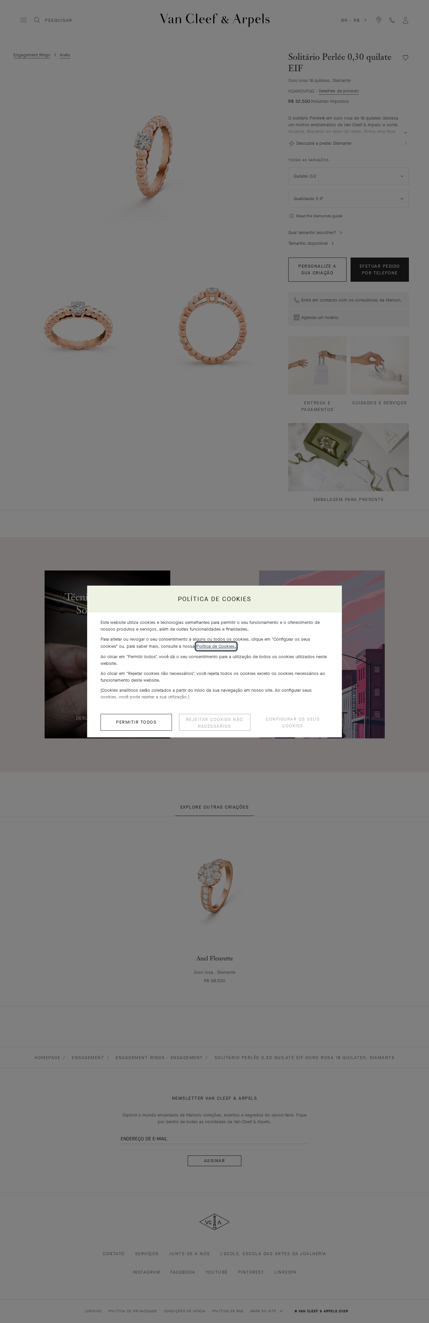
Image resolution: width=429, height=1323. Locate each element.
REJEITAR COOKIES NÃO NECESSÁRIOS (214, 723)
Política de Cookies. (216, 646)
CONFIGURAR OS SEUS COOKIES (293, 722)
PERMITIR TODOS (136, 722)
